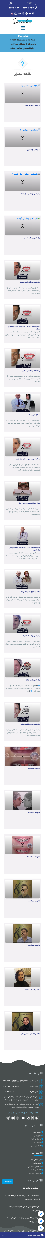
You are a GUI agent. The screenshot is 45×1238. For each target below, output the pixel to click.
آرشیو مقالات (7, 1181)
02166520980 (14, 8)
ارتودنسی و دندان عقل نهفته (30, 193)
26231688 (15, 1081)
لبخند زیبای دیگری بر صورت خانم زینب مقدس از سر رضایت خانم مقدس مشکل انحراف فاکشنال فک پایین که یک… (22, 290)
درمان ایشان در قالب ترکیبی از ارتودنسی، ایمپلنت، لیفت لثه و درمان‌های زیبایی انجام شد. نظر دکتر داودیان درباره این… (23, 423)
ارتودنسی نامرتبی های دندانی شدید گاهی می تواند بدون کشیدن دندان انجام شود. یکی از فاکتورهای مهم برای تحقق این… (23, 733)
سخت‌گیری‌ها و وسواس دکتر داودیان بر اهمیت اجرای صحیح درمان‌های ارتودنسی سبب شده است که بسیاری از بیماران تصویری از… (23, 556)
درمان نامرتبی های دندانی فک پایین (28, 459)
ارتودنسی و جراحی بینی (32, 105)
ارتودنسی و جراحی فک (30, 1188)
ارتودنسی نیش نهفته (33, 680)
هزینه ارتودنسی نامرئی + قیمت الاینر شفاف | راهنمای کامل (23, 1208)
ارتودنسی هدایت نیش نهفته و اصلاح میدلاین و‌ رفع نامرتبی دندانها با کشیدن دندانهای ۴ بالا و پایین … (23, 688)
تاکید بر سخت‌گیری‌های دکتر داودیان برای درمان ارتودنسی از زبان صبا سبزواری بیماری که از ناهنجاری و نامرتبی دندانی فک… (24, 467)
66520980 (6, 1086)
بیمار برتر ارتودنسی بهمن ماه (30, 591)
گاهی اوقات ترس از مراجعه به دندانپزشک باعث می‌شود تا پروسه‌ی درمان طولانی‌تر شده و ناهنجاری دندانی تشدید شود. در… (22, 335)
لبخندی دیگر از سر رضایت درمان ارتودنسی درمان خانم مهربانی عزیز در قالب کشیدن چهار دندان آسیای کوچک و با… (22, 644)
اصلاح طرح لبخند (34, 414)
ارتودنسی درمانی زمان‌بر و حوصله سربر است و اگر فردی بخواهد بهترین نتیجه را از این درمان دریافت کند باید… (23, 379)
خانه (13, 40)
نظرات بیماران (17, 44)
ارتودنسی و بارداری (33, 149)
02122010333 (28, 8)
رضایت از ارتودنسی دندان (31, 370)
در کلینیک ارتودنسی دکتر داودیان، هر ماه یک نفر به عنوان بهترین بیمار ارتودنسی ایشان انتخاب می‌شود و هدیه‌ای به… (22, 600)
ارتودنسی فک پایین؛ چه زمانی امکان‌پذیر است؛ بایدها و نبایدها (23, 1219)
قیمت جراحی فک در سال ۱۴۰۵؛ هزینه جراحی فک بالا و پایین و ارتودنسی (22, 1197)
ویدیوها (31, 44)
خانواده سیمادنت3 (33, 857)
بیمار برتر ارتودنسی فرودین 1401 (29, 503)
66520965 (15, 1086)
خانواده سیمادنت (34, 768)
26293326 (24, 1081)
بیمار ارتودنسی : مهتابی (32, 989)
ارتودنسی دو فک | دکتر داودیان (29, 282)
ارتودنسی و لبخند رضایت (31, 636)
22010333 (6, 1081)
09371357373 (8, 1091)
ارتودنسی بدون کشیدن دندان (30, 724)
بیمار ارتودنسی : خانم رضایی (30, 1033)
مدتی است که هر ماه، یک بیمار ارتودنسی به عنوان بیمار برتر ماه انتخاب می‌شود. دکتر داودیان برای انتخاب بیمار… (23, 512)
